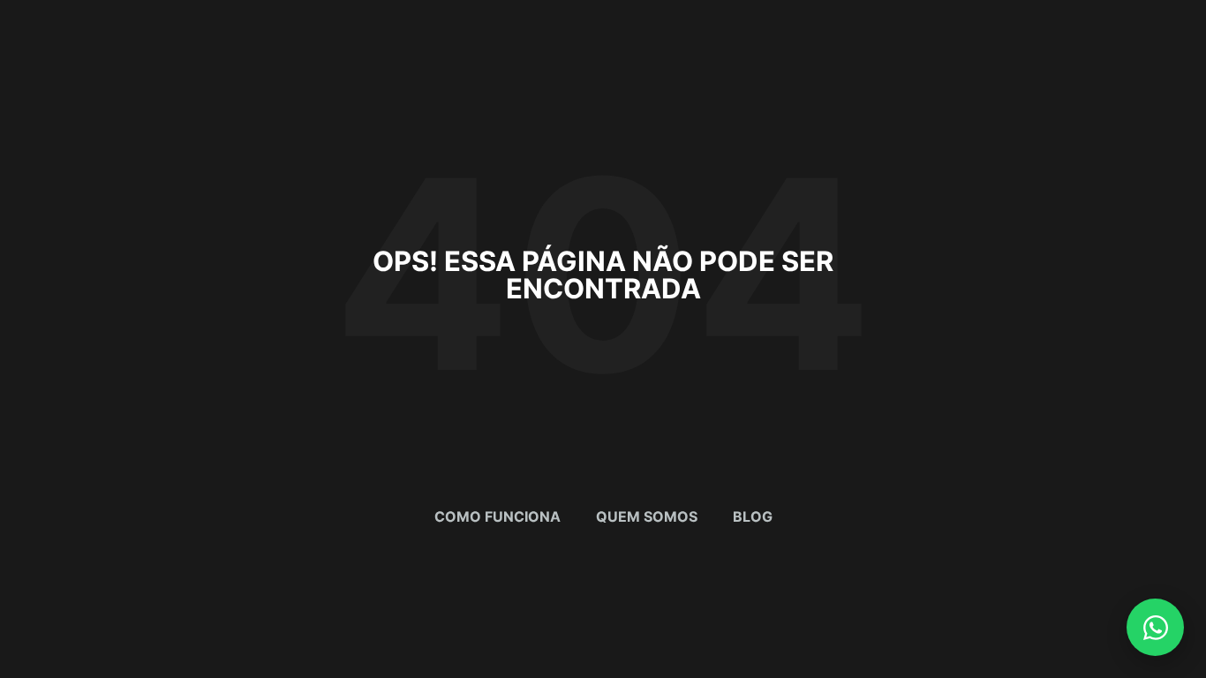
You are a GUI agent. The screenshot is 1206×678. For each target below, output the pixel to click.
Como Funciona (497, 516)
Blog (753, 516)
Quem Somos (646, 516)
